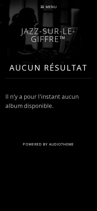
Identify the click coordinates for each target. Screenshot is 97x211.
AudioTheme (61, 144)
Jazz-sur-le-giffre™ (48, 35)
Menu (51, 6)
